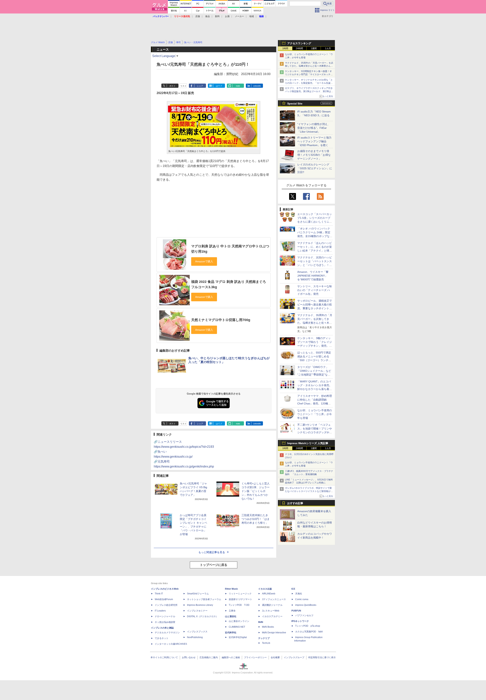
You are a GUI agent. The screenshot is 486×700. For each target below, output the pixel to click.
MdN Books (268, 627)
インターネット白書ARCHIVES (171, 644)
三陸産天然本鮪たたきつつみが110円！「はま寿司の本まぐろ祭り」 (255, 519)
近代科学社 (230, 632)
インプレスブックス (197, 631)
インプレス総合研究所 (166, 605)
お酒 (227, 16)
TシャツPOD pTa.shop (307, 626)
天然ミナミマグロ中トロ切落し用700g (220, 320)
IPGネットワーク (300, 621)
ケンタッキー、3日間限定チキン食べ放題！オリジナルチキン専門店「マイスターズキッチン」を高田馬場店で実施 (308, 74)
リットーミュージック (240, 593)
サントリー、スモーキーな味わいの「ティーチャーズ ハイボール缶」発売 (314, 290)
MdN (260, 622)
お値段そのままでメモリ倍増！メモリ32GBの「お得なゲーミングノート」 (314, 154)
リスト (183, 86)
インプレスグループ (294, 657)
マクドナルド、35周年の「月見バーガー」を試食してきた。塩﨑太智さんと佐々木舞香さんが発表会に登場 (309, 66)
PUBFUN (296, 610)
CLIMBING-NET (237, 627)
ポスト (172, 86)
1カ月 (328, 48)
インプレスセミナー (197, 610)
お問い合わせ (189, 657)
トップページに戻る (213, 564)
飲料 (217, 16)
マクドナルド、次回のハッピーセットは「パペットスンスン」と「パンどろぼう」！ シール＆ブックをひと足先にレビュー (314, 265)
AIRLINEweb (268, 593)
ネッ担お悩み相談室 (165, 622)
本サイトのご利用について (164, 657)
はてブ (219, 86)
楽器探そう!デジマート (240, 599)
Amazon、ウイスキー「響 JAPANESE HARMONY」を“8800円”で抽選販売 (312, 275)
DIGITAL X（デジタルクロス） (202, 616)
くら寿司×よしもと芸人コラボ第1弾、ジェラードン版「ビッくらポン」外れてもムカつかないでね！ (255, 491)
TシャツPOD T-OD (239, 605)
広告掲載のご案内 (209, 657)
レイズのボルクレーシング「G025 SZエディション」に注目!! (314, 168)
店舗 (197, 16)
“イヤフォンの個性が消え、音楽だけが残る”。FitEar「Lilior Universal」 (313, 128)
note (238, 86)
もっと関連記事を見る (211, 552)
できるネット (161, 638)
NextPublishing (195, 637)
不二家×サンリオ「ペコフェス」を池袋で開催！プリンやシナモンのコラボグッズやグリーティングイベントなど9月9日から (314, 432)
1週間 (314, 48)
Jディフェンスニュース (274, 599)
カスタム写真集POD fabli (309, 631)
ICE (293, 589)
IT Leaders (160, 610)
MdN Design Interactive (274, 632)
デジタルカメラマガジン (167, 632)
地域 (251, 16)
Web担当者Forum (164, 599)
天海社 (298, 593)
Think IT (159, 593)
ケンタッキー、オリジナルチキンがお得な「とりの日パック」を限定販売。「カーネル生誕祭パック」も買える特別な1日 (309, 83)
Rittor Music (231, 589)
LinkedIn (257, 86)
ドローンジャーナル (165, 616)
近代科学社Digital (238, 637)
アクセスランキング (299, 43)
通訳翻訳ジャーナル (272, 605)
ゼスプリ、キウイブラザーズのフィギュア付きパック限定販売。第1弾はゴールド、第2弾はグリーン (309, 91)
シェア (200, 86)
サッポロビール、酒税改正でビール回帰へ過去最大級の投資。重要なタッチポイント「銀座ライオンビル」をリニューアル (314, 308)
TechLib (266, 643)
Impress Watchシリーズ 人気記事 (307, 443)
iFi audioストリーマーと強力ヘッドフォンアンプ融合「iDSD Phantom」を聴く (314, 141)
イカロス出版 (265, 589)
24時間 (299, 48)
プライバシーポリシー (255, 657)
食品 (207, 16)
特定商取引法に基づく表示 (322, 657)
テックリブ (264, 638)
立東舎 (232, 610)
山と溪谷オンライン (239, 621)
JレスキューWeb (270, 610)
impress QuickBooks (305, 605)
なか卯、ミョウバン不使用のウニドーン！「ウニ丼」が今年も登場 (314, 414)
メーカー (239, 16)
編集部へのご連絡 (231, 657)
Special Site (294, 103)
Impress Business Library (200, 605)
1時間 (285, 48)
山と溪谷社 (230, 616)
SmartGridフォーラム (198, 593)
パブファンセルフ (304, 615)
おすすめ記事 (295, 503)
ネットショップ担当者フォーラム (204, 599)
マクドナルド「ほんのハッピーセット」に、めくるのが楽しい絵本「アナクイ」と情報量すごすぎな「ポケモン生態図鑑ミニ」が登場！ (314, 250)
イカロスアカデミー (272, 616)
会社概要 (275, 657)
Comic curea (301, 599)
